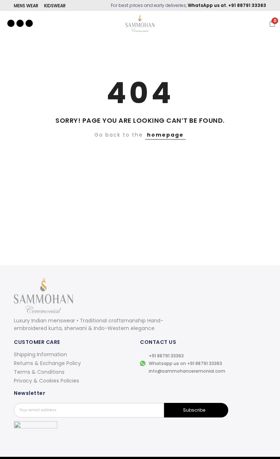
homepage (165, 134)
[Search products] (231, 23)
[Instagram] (11, 23)
